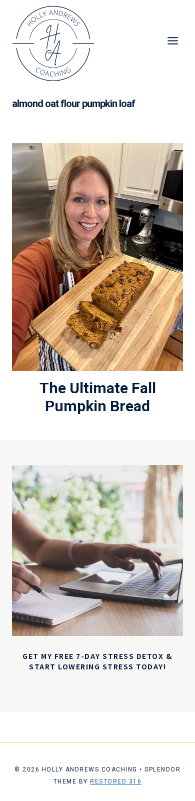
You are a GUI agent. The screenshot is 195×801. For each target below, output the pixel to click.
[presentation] (97, 257)
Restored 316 (116, 781)
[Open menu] (172, 41)
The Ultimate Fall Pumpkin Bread (98, 397)
